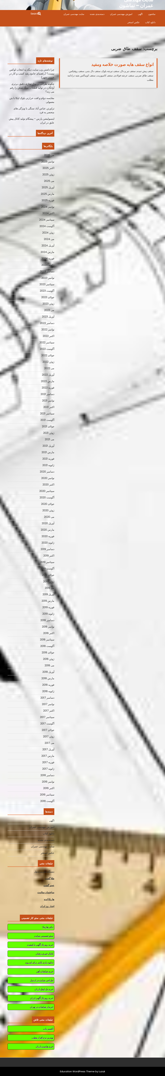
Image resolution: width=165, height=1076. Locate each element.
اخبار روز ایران (47, 906)
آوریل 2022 (48, 375)
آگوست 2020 (47, 497)
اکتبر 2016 (48, 788)
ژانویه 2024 (47, 265)
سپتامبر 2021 (47, 413)
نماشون (151, 14)
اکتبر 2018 (48, 633)
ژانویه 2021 (48, 465)
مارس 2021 (48, 452)
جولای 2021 (48, 426)
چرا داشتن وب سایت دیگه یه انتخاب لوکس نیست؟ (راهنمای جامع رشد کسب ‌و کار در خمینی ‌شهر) (31, 73)
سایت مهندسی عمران (73, 14)
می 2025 (49, 181)
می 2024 (49, 239)
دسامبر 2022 (47, 323)
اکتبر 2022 (48, 336)
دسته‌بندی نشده (97, 14)
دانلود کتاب (150, 22)
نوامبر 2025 (47, 161)
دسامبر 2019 (47, 549)
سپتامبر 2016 (47, 794)
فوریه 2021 (48, 459)
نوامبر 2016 (48, 782)
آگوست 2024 (46, 226)
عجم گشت (49, 885)
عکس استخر (133, 22)
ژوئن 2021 (48, 433)
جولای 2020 (47, 504)
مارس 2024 (47, 252)
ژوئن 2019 (48, 581)
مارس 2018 (47, 678)
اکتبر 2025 (48, 168)
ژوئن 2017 (48, 736)
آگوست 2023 (47, 291)
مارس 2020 (47, 530)
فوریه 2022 (48, 388)
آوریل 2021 (48, 446)
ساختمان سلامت (45, 892)
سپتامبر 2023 (46, 284)
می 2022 (49, 368)
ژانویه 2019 (48, 614)
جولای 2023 (47, 297)
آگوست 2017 (47, 723)
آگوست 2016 (47, 801)
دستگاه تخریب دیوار (44, 871)
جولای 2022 (47, 355)
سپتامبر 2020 (46, 491)
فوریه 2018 (48, 685)
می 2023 (49, 310)
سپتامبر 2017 (47, 717)
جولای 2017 (48, 730)
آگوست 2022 (47, 349)
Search (24, 14)
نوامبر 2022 (47, 329)
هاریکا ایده (49, 899)
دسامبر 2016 (47, 775)
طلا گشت (49, 878)
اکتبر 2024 (48, 213)
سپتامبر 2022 (46, 342)
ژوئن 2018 (48, 659)
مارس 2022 (47, 381)
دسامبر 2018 (47, 620)
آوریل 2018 (48, 672)
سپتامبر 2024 (46, 220)
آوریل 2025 (48, 187)
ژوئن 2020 (48, 510)
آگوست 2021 (47, 420)
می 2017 (49, 743)
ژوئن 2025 (48, 174)
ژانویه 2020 (48, 543)
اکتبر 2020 (48, 484)
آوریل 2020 (48, 523)
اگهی (140, 14)
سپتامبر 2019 (47, 562)
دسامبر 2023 (47, 271)
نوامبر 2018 (48, 627)
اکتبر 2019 (48, 555)
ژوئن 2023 (48, 304)
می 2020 (49, 517)
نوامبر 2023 (47, 278)
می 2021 (49, 439)
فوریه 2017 (48, 762)
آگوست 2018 (47, 646)
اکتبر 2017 (48, 710)
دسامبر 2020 (47, 471)
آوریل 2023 (48, 316)
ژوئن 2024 (48, 232)
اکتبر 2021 (48, 407)
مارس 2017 (47, 756)
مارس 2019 (48, 601)
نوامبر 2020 (47, 478)
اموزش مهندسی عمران (121, 14)
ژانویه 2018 (48, 691)
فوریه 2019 (48, 607)
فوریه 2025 (48, 200)
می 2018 (49, 665)
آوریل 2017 (48, 749)
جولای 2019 (48, 575)
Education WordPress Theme (77, 1071)
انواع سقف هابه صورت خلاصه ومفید (122, 64)
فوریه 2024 (47, 258)
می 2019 (49, 588)
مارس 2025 (47, 194)
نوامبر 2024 (47, 207)
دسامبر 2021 (47, 394)
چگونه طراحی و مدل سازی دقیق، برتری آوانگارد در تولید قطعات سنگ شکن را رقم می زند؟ (32, 88)
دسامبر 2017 (47, 698)
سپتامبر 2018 (47, 639)
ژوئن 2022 (48, 362)
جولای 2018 (48, 652)
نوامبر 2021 (48, 400)
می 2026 (49, 155)
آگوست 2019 (47, 568)
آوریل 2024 (48, 245)
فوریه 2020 (48, 536)
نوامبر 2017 (48, 704)
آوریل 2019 (48, 594)
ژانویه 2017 (48, 769)
